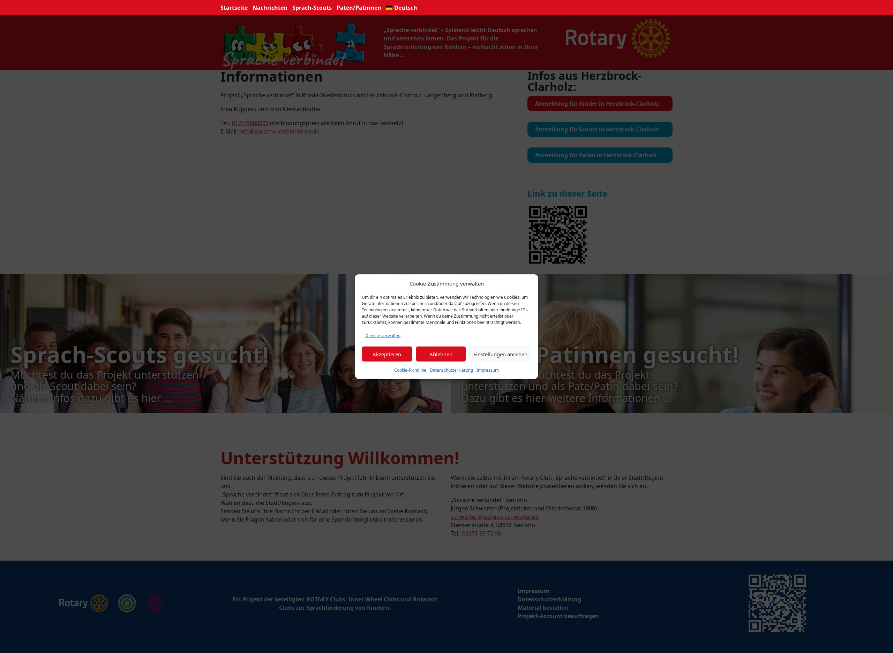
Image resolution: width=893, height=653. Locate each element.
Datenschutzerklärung (451, 370)
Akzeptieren (387, 353)
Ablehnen (440, 353)
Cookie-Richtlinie (410, 370)
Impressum (487, 370)
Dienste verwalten (382, 336)
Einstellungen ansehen (500, 353)
